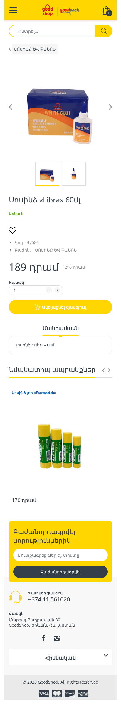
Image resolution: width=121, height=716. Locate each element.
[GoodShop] (60, 10)
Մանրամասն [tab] (61, 328)
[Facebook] (43, 638)
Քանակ (16, 282)
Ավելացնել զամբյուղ (64, 307)
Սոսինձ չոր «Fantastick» (34, 393)
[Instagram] (56, 638)
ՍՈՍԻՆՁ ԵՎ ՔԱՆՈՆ (35, 49)
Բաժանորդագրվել (61, 572)
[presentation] (103, 370)
